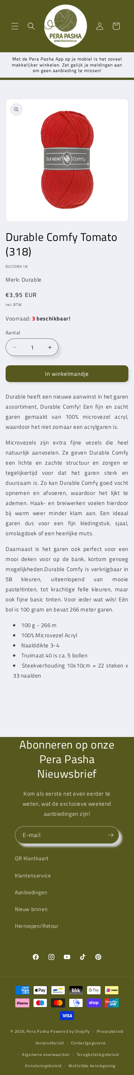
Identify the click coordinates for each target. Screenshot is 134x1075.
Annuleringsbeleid (43, 1066)
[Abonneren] (110, 835)
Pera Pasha (38, 1031)
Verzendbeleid (49, 1043)
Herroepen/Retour (37, 926)
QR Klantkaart (32, 858)
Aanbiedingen (31, 892)
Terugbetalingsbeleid (98, 1054)
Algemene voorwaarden (46, 1054)
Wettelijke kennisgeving (92, 1066)
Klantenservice (33, 875)
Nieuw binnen (31, 909)
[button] (15, 26)
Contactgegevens (88, 1043)
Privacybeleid (110, 1031)
